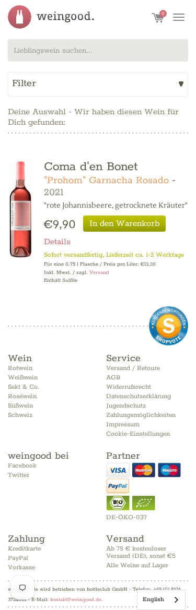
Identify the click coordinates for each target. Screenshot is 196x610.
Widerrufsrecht (128, 387)
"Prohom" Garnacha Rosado (106, 180)
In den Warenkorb (124, 223)
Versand (99, 272)
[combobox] (98, 50)
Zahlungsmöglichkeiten (141, 415)
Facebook (22, 466)
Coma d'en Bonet (91, 166)
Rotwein (20, 368)
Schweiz (20, 415)
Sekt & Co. (23, 387)
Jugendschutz (126, 406)
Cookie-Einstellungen (138, 434)
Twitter (18, 475)
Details (57, 241)
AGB (113, 377)
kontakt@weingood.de (75, 599)
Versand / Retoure (133, 368)
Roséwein (22, 396)
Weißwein (23, 377)
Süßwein (20, 406)
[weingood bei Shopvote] (168, 325)
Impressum (123, 424)
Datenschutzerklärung (138, 396)
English (153, 599)
